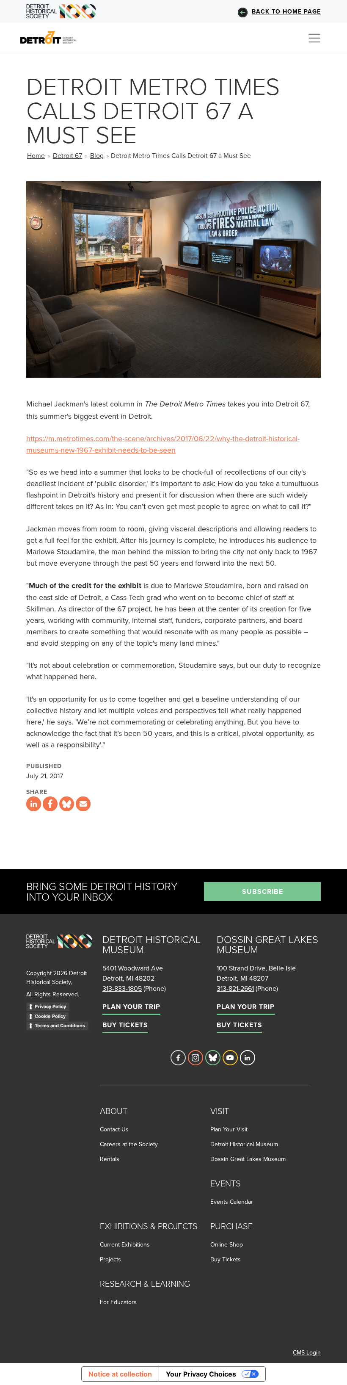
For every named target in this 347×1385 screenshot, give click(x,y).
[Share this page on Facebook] (50, 803)
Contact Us (114, 1129)
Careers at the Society (129, 1144)
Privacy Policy (50, 1006)
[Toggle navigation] (314, 38)
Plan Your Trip (131, 1007)
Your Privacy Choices (201, 1374)
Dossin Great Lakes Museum (248, 1159)
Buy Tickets (125, 1025)
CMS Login (307, 1352)
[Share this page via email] (83, 803)
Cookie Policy (50, 1016)
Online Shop (226, 1244)
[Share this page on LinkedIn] (33, 803)
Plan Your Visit (229, 1129)
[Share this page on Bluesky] (66, 803)
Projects (110, 1259)
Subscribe (262, 891)
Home (36, 155)
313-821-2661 (235, 988)
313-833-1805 (122, 988)
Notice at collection (120, 1374)
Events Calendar (231, 1201)
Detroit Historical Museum (244, 1144)
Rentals (109, 1159)
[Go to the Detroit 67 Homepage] (52, 36)
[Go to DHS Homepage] (61, 11)
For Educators (118, 1302)
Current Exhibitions (125, 1244)
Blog (97, 155)
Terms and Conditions (60, 1025)
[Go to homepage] (59, 950)
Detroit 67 (67, 155)
